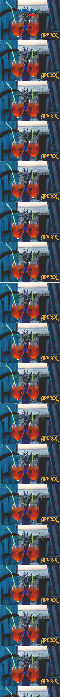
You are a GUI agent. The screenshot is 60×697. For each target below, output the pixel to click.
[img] (30, 16)
